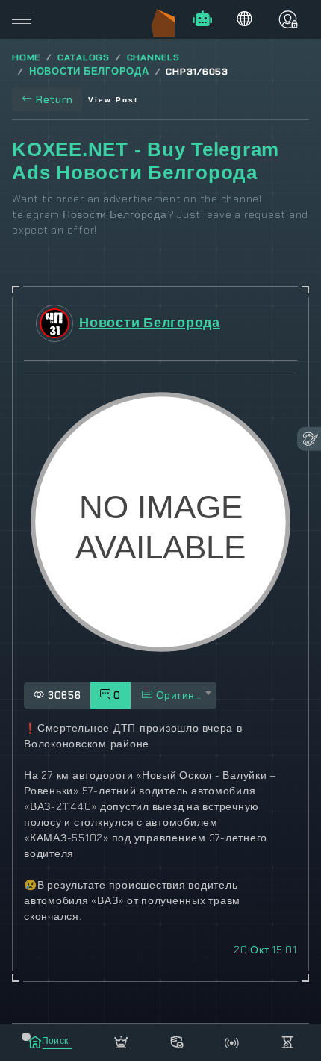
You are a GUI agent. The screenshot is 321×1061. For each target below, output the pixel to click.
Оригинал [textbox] (180, 695)
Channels (153, 57)
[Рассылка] (232, 1040)
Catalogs (83, 57)
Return (54, 99)
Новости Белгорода (89, 72)
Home (26, 57)
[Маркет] (121, 1040)
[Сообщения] (176, 1040)
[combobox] (173, 695)
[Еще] (287, 1040)
